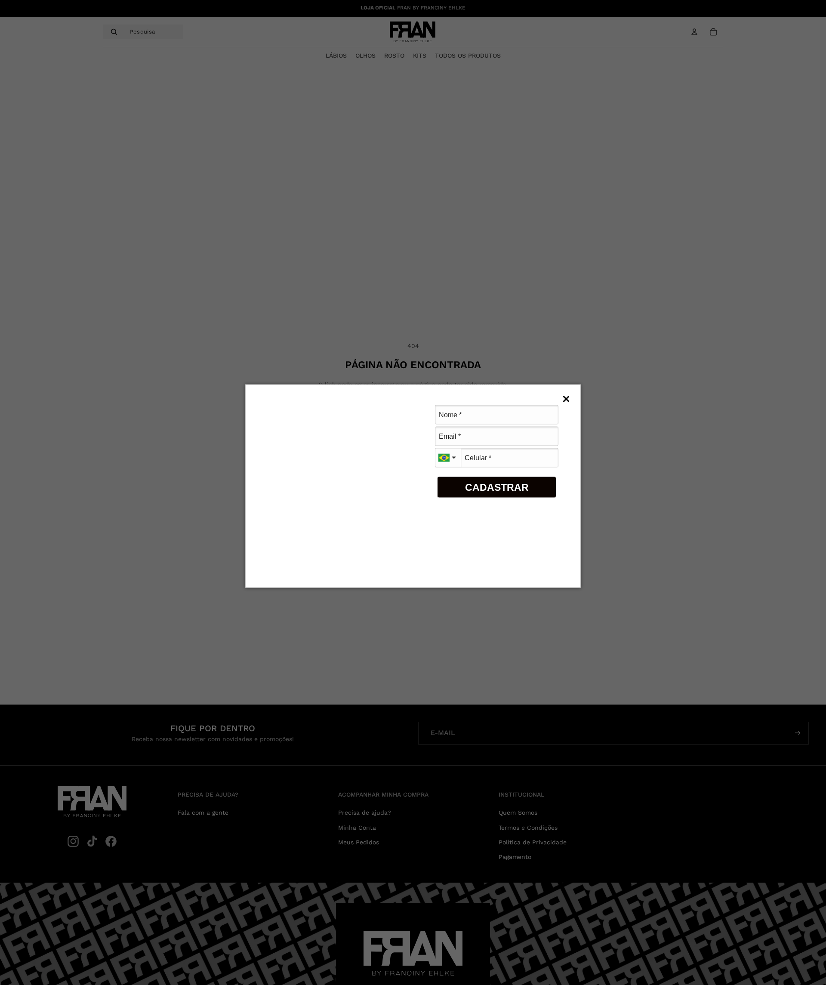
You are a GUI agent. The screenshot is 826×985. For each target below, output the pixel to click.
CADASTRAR (497, 486)
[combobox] (448, 458)
